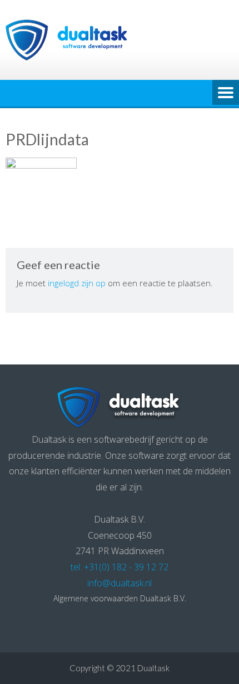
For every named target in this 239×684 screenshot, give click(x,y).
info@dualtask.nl (119, 583)
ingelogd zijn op (77, 282)
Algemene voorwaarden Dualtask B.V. (119, 598)
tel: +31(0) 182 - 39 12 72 (119, 567)
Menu (225, 93)
